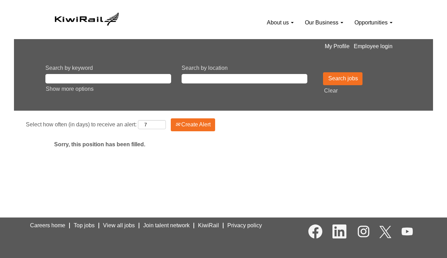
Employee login (373, 46)
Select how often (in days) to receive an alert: (81, 124)
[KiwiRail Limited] (86, 18)
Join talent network (166, 225)
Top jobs (84, 225)
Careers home (47, 225)
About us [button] (278, 22)
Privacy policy (244, 225)
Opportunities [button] (371, 22)
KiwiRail (208, 225)
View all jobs (119, 225)
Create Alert (195, 124)
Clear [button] (331, 91)
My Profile (337, 46)
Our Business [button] (322, 22)
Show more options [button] (70, 89)
